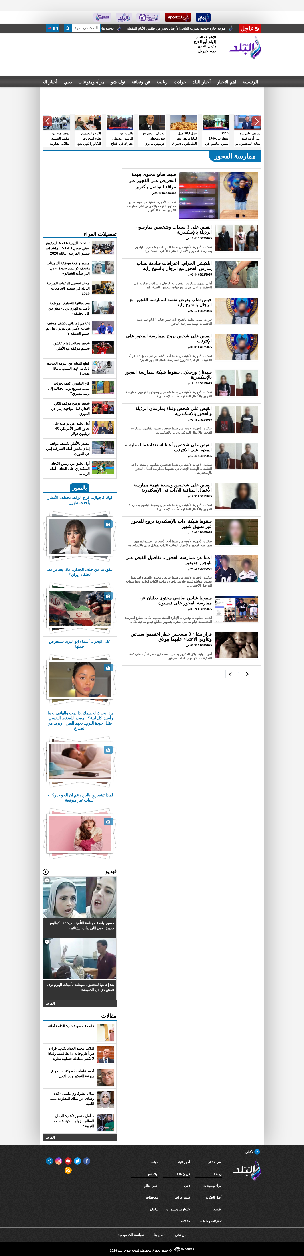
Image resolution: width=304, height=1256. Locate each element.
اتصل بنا (159, 1235)
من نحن (180, 1235)
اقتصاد (217, 1209)
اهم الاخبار (226, 81)
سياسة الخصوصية (131, 1235)
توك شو (118, 81)
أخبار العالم (47, 81)
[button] (256, 121)
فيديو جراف (182, 1197)
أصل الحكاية (214, 1197)
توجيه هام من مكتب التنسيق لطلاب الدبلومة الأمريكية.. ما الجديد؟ (138, 28)
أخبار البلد (202, 81)
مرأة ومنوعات (91, 81)
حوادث (180, 81)
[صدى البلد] (245, 47)
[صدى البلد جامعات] (148, 17)
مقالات (185, 1221)
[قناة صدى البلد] (203, 17)
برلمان (154, 1209)
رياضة (162, 81)
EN (55, 28)
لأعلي (249, 1152)
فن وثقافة (141, 81)
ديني (68, 81)
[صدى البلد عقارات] (124, 17)
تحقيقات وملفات (211, 1221)
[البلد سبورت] (178, 17)
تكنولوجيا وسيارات (178, 1209)
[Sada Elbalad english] (102, 17)
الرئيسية (250, 81)
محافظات (152, 1197)
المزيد (50, 1003)
